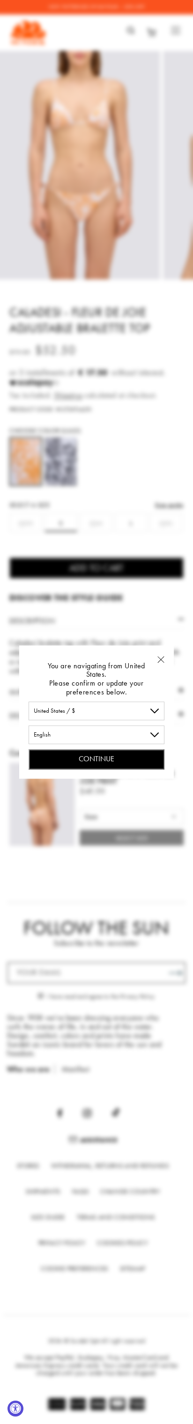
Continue (96, 759)
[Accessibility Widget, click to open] (15, 1409)
